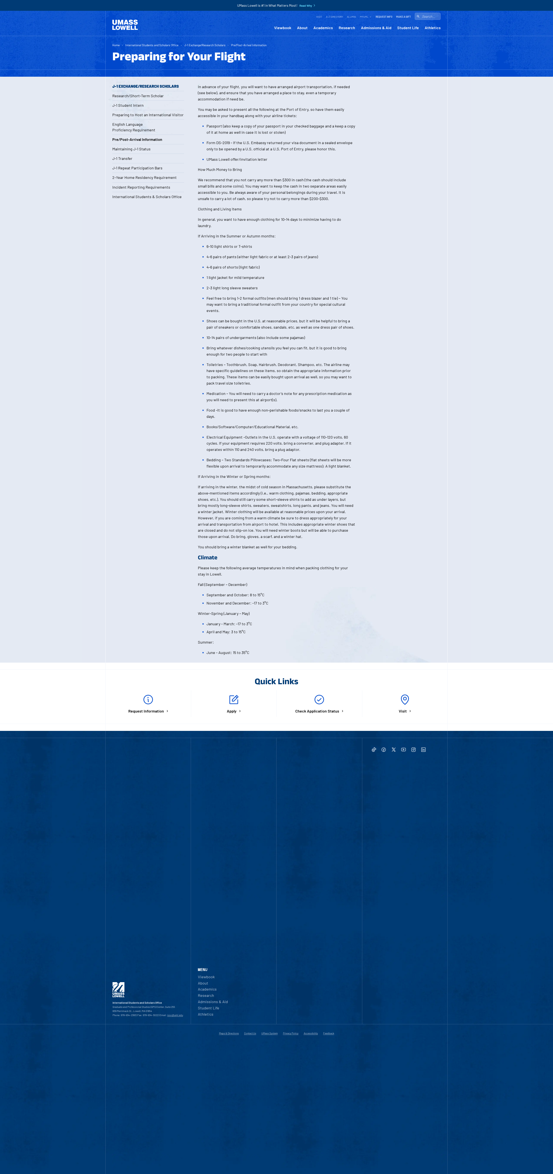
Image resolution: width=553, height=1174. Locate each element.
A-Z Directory (334, 16)
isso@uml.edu (175, 1015)
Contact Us (250, 1033)
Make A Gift (403, 16)
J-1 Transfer (122, 158)
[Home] (125, 25)
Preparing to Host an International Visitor (148, 114)
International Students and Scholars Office (151, 45)
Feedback (328, 1033)
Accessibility (311, 1033)
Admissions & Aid (376, 27)
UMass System (269, 1033)
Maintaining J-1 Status (131, 148)
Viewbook (282, 27)
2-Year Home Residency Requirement (144, 177)
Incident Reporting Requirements (141, 187)
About (302, 27)
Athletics (433, 27)
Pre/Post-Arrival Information (249, 45)
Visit (319, 16)
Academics (323, 27)
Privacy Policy (291, 1033)
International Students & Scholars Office (147, 196)
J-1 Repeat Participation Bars (137, 167)
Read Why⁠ (305, 5)
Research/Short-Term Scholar (138, 95)
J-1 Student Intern (128, 105)
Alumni (351, 16)
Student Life (408, 27)
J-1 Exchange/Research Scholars (205, 45)
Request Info (384, 16)
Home (116, 45)
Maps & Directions (229, 1033)
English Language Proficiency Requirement (133, 127)
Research (347, 27)
